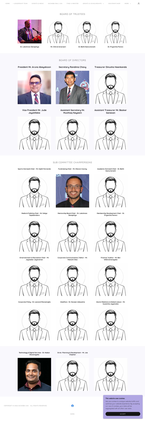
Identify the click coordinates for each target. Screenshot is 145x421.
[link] (72, 406)
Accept (123, 414)
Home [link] (8, 3)
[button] (93, 3)
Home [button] (72, 414)
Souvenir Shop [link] (114, 3)
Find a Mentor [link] (72, 3)
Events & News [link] (38, 3)
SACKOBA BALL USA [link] (55, 3)
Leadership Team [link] (21, 3)
